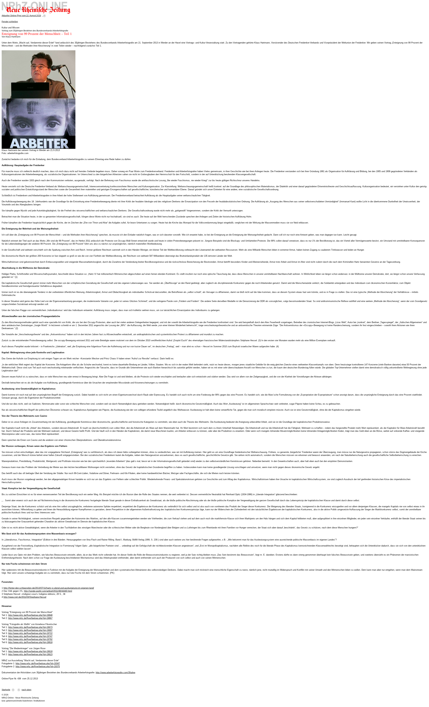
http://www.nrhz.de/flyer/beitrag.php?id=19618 (30, 651)
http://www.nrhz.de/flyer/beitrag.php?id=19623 (30, 654)
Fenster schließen (10, 21)
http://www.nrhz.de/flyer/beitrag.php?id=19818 (30, 642)
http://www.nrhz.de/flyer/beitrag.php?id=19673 (30, 627)
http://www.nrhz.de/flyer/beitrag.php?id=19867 (30, 618)
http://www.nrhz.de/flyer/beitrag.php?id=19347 (38, 663)
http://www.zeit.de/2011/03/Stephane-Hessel (25, 597)
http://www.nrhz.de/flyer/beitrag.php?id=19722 (30, 633)
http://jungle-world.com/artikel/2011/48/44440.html (48, 591)
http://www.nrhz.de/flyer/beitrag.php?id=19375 (38, 666)
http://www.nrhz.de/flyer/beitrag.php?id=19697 (30, 630)
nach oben (26, 690)
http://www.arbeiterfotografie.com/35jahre (115, 672)
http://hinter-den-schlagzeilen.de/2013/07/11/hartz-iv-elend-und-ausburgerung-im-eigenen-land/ (49, 588)
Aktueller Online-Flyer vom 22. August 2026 (21, 15)
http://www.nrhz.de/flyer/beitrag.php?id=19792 (30, 639)
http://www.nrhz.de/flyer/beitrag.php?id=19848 (30, 615)
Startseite (6, 690)
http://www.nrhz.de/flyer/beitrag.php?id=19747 (30, 636)
